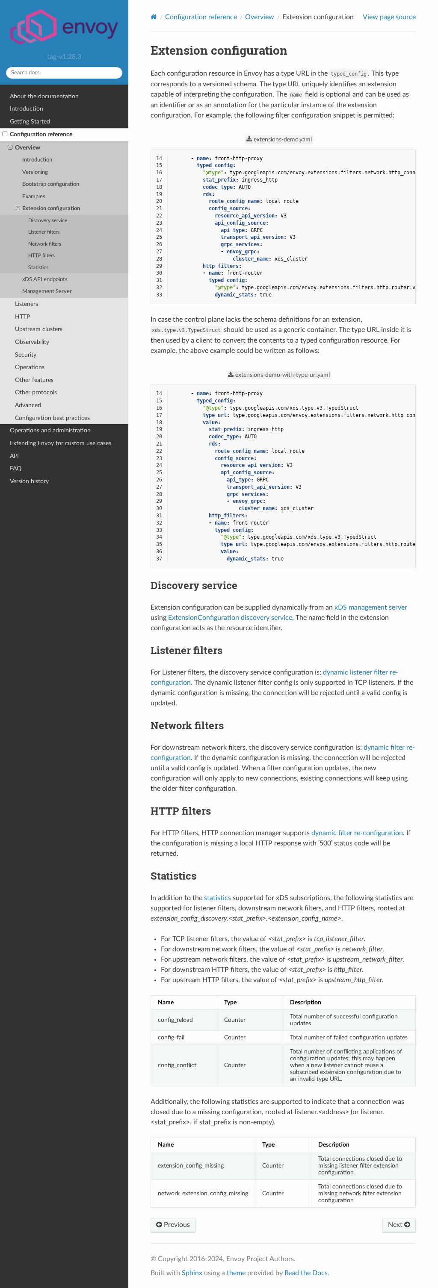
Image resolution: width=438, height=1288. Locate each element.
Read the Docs (306, 1273)
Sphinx (192, 1273)
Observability (32, 342)
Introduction (26, 109)
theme (236, 1273)
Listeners (26, 304)
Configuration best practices (52, 418)
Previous (176, 1224)
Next (396, 1224)
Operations (29, 367)
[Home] (154, 17)
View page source (389, 17)
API (14, 456)
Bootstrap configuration (50, 184)
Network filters (44, 244)
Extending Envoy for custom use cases (60, 443)
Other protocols (36, 392)
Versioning (35, 172)
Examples (33, 197)
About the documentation (44, 96)
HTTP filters (41, 255)
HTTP (22, 317)
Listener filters (43, 232)
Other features (34, 380)
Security (25, 355)
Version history (29, 481)
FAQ (15, 468)
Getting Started (30, 121)
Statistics (38, 267)
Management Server (47, 291)
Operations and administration (50, 430)
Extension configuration (51, 208)
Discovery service (47, 220)
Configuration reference (41, 134)
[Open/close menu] (5, 134)
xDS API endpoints (45, 279)
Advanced (28, 405)
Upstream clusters (38, 329)
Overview (27, 147)
